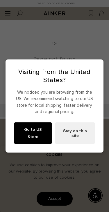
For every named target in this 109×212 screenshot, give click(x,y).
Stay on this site (75, 133)
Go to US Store (33, 133)
